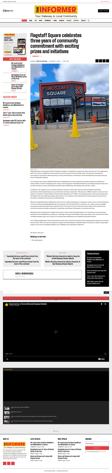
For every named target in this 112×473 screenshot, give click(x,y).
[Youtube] (13, 463)
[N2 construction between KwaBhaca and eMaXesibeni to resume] (6, 65)
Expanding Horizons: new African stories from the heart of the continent (22, 263)
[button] (88, 20)
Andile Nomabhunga (41, 61)
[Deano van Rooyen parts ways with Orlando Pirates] (6, 87)
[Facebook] (97, 60)
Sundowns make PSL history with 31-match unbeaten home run (14, 121)
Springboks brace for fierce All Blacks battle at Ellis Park (19, 77)
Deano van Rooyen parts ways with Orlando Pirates (17, 86)
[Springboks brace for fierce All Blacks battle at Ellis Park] (6, 77)
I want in (96, 448)
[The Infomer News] (56, 12)
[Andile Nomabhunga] (9, 275)
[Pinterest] (104, 60)
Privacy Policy (102, 451)
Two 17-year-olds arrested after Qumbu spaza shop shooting (14, 114)
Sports (13, 81)
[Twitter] (100, 60)
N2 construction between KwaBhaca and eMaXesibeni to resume (18, 66)
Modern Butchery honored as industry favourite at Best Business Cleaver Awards (62, 263)
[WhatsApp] (107, 60)
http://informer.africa (20, 276)
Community (15, 71)
